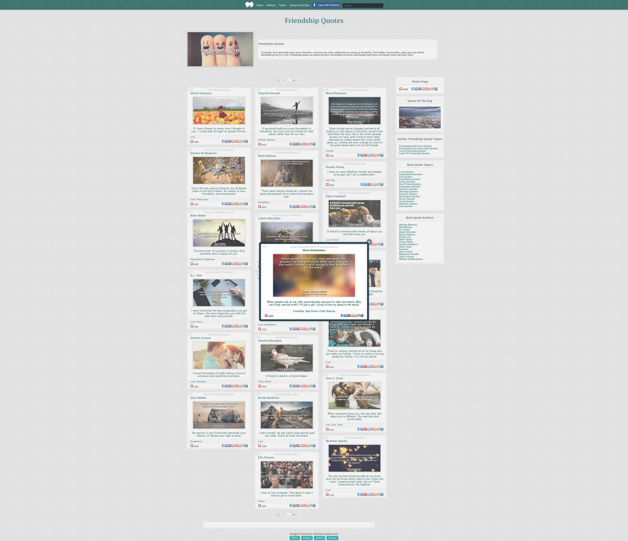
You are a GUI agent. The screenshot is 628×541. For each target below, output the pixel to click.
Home (259, 5)
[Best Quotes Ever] (249, 4)
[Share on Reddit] (358, 315)
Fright (322, 311)
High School (311, 311)
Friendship (298, 311)
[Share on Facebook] (342, 315)
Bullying (331, 311)
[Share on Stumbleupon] (355, 315)
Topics (283, 5)
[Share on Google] (348, 315)
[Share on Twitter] (345, 315)
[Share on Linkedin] (352, 315)
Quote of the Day (299, 5)
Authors (271, 5)
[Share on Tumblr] (361, 315)
